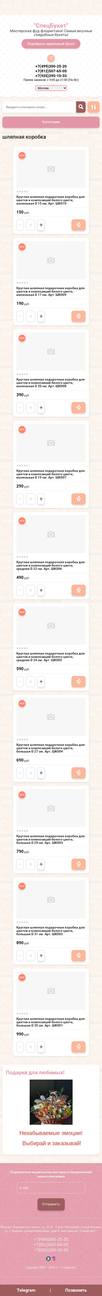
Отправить (51, 1204)
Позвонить (76, 1290)
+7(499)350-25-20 (51, 66)
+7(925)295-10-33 (51, 75)
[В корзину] (78, 225)
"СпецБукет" (51, 25)
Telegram (26, 1290)
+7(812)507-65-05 (51, 71)
